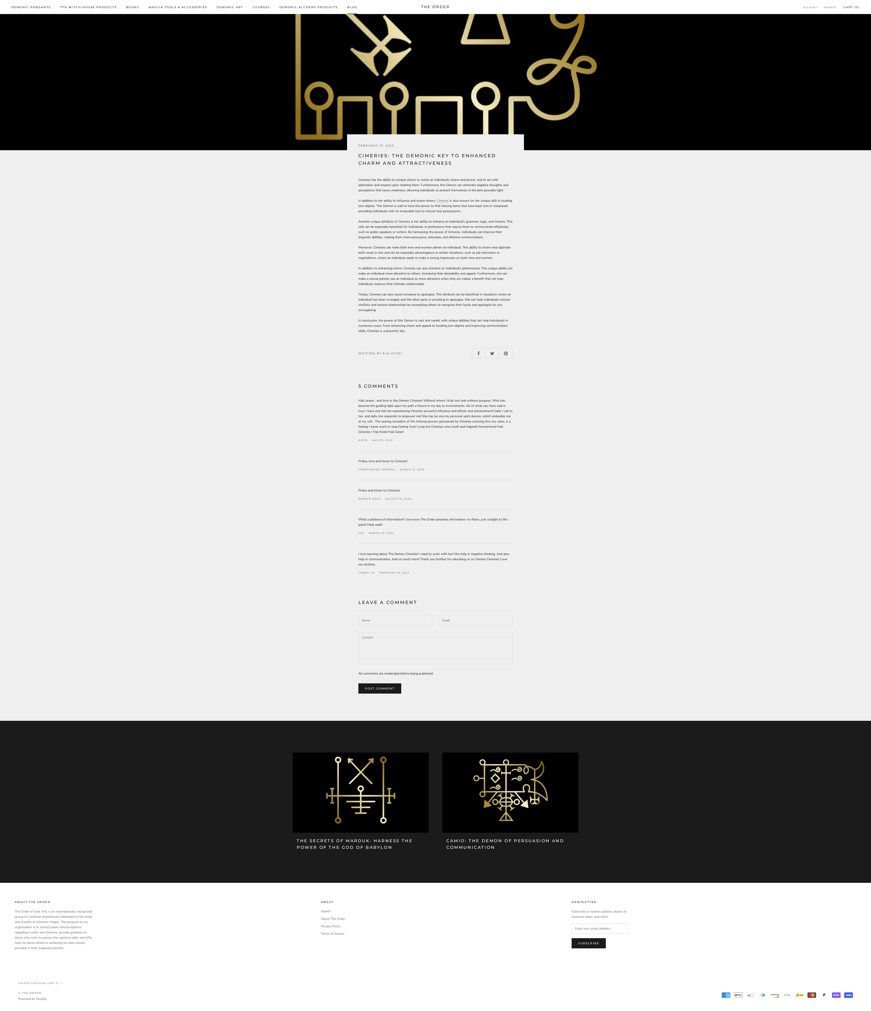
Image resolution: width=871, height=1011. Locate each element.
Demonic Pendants (31, 7)
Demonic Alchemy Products (308, 7)
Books (132, 7)
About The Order (333, 919)
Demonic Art (230, 7)
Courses (261, 7)
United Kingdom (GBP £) (38, 983)
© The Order (29, 992)
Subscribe (588, 943)
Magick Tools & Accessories (178, 7)
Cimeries (443, 201)
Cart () (851, 7)
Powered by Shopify (32, 999)
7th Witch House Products (88, 7)
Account (810, 7)
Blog (352, 7)
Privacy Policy (330, 926)
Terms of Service (332, 934)
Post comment (380, 688)
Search (830, 7)
